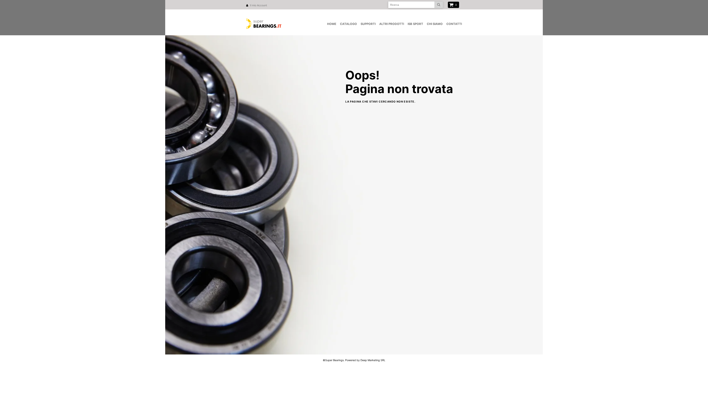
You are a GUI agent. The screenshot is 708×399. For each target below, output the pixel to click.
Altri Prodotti (391, 24)
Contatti (454, 24)
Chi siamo (435, 24)
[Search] (438, 4)
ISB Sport (415, 24)
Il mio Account (258, 5)
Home (331, 24)
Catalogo (348, 24)
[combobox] (415, 4)
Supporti (368, 24)
